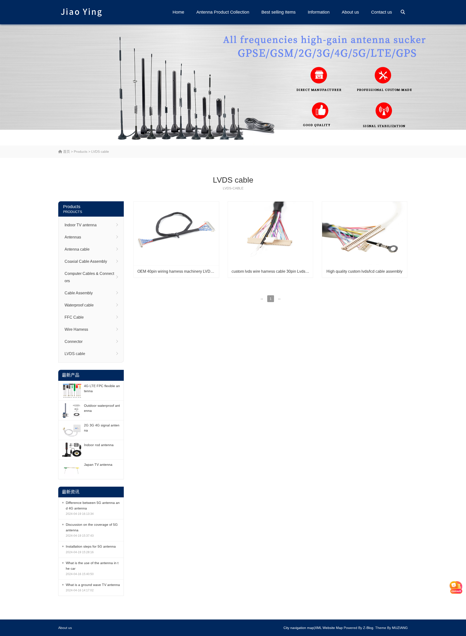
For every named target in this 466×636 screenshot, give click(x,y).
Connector (74, 341)
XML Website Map (329, 628)
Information (319, 12)
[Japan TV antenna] (72, 469)
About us (350, 12)
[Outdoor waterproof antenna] (72, 410)
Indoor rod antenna (99, 445)
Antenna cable (77, 249)
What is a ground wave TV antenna (93, 585)
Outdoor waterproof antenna (102, 408)
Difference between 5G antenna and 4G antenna (93, 505)
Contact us (381, 12)
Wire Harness (76, 329)
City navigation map (298, 628)
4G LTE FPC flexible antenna (102, 388)
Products (80, 151)
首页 (66, 151)
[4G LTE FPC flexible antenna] (72, 390)
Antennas (73, 237)
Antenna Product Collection (222, 12)
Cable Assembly (79, 293)
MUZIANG (400, 628)
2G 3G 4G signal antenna (101, 427)
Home (178, 12)
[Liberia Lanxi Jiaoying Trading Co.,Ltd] (81, 12)
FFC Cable (74, 317)
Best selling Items (278, 12)
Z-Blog (368, 628)
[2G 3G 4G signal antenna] (72, 430)
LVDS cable (100, 151)
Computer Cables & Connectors (89, 277)
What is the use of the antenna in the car (92, 565)
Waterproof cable (79, 305)
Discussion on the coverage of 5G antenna (92, 527)
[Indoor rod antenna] (72, 449)
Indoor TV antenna (81, 225)
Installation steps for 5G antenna (91, 546)
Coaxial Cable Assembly (86, 261)
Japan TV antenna (98, 464)
